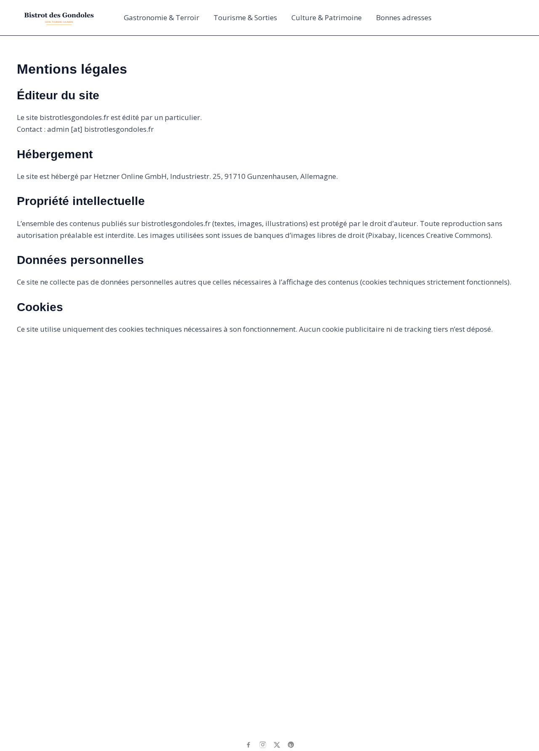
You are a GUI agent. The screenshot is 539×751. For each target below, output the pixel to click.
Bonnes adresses (404, 17)
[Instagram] (263, 744)
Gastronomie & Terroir (161, 17)
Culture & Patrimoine (326, 17)
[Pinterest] (291, 744)
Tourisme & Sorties (245, 17)
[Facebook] (248, 744)
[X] (276, 744)
